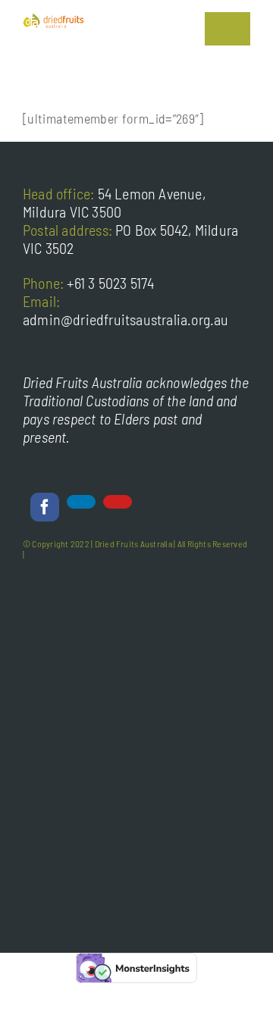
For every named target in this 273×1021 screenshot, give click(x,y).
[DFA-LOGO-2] (53, 19)
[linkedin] (81, 502)
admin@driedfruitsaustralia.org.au (126, 319)
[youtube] (117, 502)
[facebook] (44, 507)
